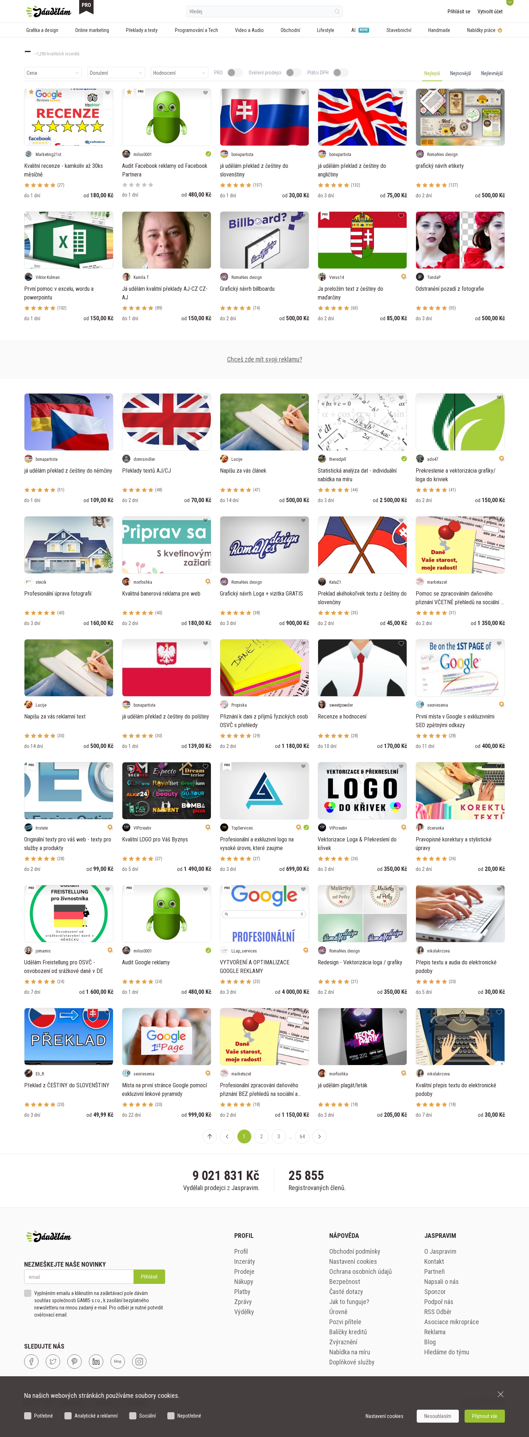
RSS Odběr (438, 1312)
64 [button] (302, 1136)
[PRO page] (86, 7)
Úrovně (338, 1312)
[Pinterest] (74, 1361)
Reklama (435, 1332)
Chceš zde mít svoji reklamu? (264, 359)
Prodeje (244, 1271)
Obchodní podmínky (354, 1251)
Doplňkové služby (352, 1362)
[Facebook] (31, 1361)
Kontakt (434, 1261)
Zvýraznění (343, 1342)
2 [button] (261, 1136)
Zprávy (243, 1301)
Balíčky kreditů (348, 1332)
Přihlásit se (459, 11)
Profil (241, 1251)
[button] (227, 1136)
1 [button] (244, 1136)
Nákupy (243, 1281)
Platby (242, 1291)
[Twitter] (53, 1361)
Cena (32, 73)
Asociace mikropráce (451, 1322)
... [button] (290, 1136)
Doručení (99, 73)
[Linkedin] (96, 1361)
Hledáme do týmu (446, 1352)
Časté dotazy (346, 1291)
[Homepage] (48, 11)
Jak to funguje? (349, 1301)
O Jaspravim (440, 1251)
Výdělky (244, 1312)
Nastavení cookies (353, 1261)
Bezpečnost (344, 1281)
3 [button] (278, 1136)
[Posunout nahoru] (210, 1136)
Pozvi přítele (345, 1322)
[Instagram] (139, 1361)
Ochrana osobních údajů (360, 1271)
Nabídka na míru (349, 1352)
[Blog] (117, 1361)
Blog (430, 1342)
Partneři (434, 1271)
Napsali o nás (441, 1281)
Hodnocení (164, 73)
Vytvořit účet (490, 11)
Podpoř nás (438, 1301)
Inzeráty (244, 1261)
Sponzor (435, 1291)
